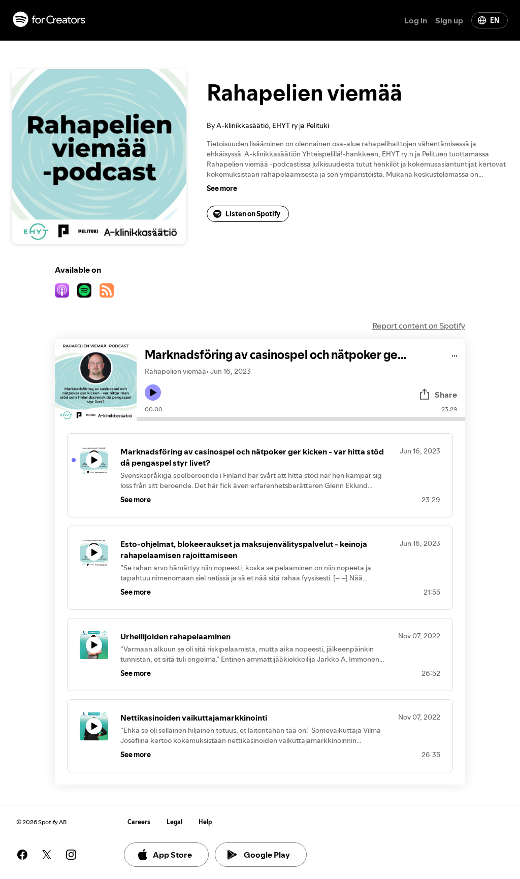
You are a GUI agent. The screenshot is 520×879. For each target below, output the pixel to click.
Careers (138, 822)
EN (494, 20)
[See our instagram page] (71, 855)
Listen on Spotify (252, 214)
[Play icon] (153, 392)
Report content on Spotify (418, 325)
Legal (174, 822)
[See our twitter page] (47, 855)
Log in (415, 20)
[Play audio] (455, 354)
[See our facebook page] (22, 855)
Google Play (267, 854)
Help (205, 822)
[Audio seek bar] (301, 419)
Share (446, 394)
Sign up (449, 20)
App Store (172, 854)
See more (222, 188)
